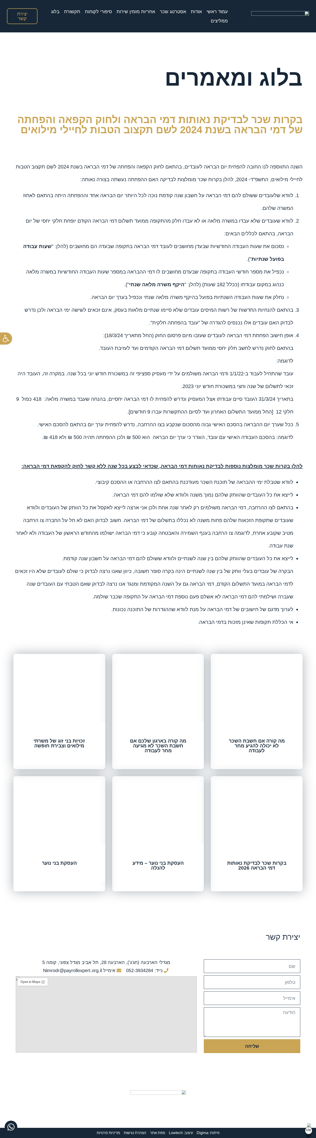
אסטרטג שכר (173, 11)
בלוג (55, 11)
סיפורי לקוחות (98, 11)
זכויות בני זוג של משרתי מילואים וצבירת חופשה (59, 743)
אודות (196, 11)
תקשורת (72, 11)
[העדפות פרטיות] (308, 1130)
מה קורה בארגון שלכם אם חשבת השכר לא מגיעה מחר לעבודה (158, 745)
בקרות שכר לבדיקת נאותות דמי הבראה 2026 (256, 865)
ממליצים (219, 20)
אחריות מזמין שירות (136, 11)
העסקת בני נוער (59, 863)
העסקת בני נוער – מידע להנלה (158, 865)
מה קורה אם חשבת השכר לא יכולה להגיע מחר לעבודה (257, 745)
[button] (6, 339)
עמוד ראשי (217, 11)
